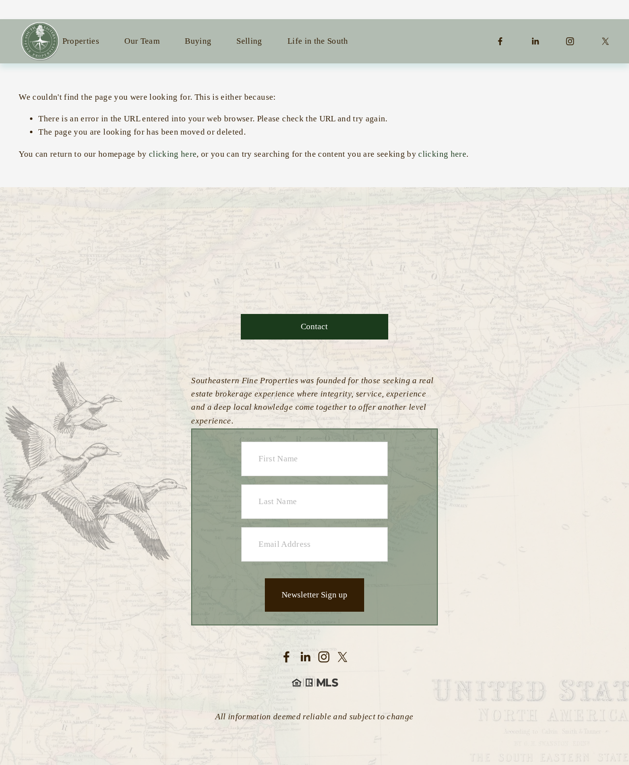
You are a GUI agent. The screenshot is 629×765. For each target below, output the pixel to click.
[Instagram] (570, 41)
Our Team (142, 41)
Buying (198, 41)
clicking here (173, 154)
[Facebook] (500, 41)
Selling (249, 41)
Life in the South (317, 41)
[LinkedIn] (535, 41)
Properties (80, 41)
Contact (314, 326)
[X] (605, 41)
